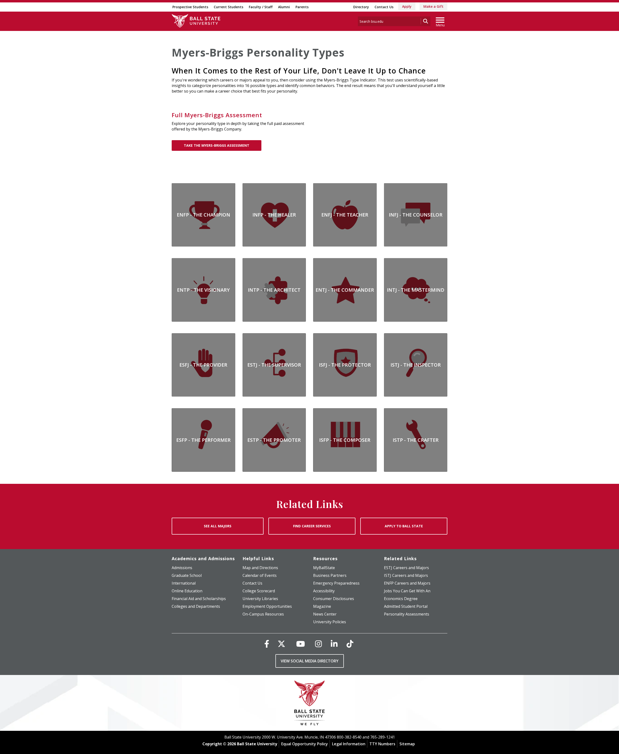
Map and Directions (260, 567)
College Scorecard (259, 591)
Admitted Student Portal (405, 606)
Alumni (284, 7)
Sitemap (407, 744)
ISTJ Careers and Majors (406, 575)
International (184, 583)
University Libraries (260, 598)
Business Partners (329, 575)
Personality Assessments (406, 614)
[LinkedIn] (334, 643)
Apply (407, 6)
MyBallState (324, 567)
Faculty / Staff (261, 7)
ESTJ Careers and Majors (406, 567)
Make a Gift (433, 6)
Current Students (228, 7)
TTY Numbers (382, 744)
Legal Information (348, 744)
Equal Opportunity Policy (304, 744)
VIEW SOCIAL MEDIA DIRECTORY (310, 661)
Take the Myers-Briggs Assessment (216, 145)
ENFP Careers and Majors (407, 583)
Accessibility (324, 591)
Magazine (322, 606)
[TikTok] (349, 643)
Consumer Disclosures (333, 598)
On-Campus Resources (263, 614)
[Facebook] (266, 643)
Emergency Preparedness (336, 583)
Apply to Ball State (404, 526)
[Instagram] (318, 643)
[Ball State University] (310, 704)
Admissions (182, 567)
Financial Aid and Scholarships (199, 598)
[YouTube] (300, 643)
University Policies (329, 621)
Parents (302, 7)
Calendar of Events (260, 575)
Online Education (187, 591)
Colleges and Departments (196, 606)
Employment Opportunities (267, 606)
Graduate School (187, 575)
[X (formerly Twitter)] (281, 643)
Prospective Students (190, 7)
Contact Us (384, 7)
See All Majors (217, 526)
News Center (325, 614)
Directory (361, 7)
